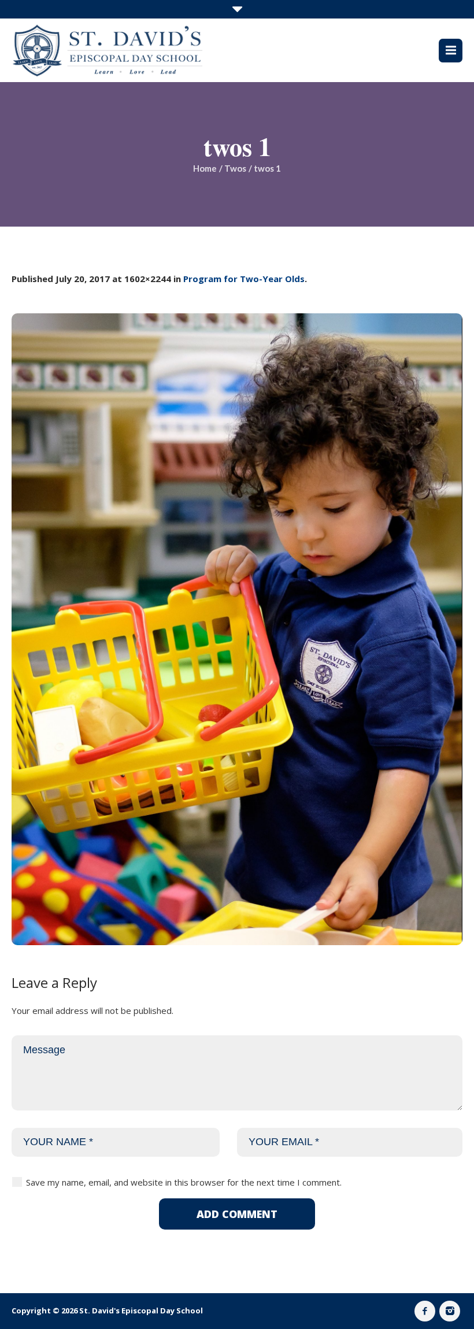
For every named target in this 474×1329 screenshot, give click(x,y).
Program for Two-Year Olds (244, 278)
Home (205, 168)
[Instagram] (449, 1311)
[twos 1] (237, 629)
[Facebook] (424, 1311)
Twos (235, 168)
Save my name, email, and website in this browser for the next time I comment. (184, 1182)
